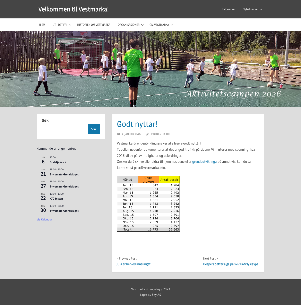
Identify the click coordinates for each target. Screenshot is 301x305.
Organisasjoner (128, 25)
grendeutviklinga (204, 161)
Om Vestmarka (159, 25)
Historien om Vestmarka (93, 25)
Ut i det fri (60, 25)
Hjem (42, 25)
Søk (45, 120)
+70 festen (56, 198)
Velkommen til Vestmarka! (73, 9)
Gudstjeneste (58, 162)
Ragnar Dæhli (160, 134)
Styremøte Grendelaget (64, 174)
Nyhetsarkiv (250, 9)
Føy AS (156, 295)
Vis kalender (44, 219)
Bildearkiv (228, 9)
